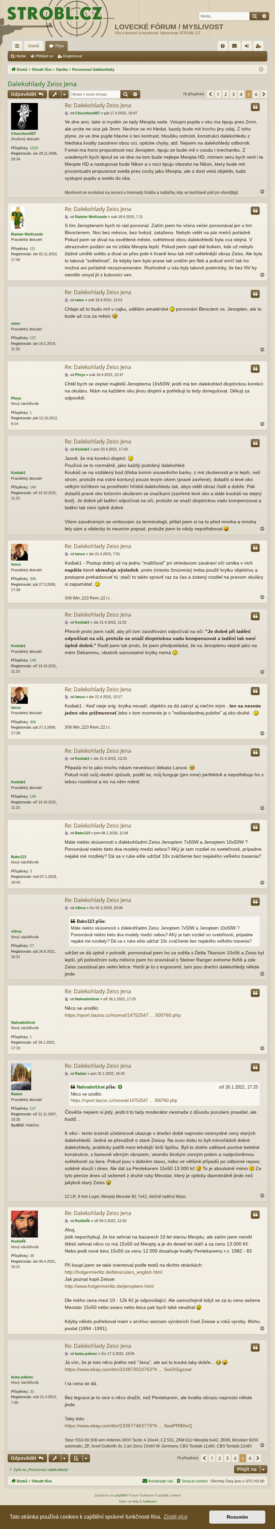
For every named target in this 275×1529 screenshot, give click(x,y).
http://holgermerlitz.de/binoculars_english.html (113, 1272)
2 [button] (225, 94)
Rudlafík (18, 1241)
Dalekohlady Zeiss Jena (42, 84)
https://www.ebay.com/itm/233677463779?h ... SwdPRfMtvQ (128, 1425)
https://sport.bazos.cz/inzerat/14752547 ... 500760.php (123, 1015)
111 (32, 249)
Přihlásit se (44, 56)
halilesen (150, 1501)
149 (33, 487)
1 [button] (218, 94)
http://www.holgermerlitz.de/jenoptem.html (109, 1286)
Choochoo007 (23, 133)
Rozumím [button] (237, 1517)
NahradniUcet (23, 1022)
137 (33, 338)
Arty (135, 1501)
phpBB (120, 1495)
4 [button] (241, 94)
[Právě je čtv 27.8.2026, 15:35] (261, 69)
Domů (33, 46)
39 (32, 1256)
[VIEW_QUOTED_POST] (120, 1087)
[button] (210, 94)
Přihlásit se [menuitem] (248, 47)
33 (32, 1391)
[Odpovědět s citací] (255, 107)
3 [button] (233, 94)
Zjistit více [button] (175, 1517)
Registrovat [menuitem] (259, 47)
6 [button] (256, 94)
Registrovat (72, 56)
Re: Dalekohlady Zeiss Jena (98, 105)
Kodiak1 (18, 473)
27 (32, 946)
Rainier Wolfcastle (27, 234)
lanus (16, 564)
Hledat (20, 56)
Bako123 (18, 857)
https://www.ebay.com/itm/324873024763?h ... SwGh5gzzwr (128, 1369)
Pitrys (16, 398)
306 (33, 579)
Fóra (59, 46)
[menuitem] (223, 46)
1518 (34, 148)
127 (33, 1108)
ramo (15, 323)
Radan (16, 1094)
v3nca (16, 931)
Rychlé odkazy (18, 47)
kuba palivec (22, 1377)
